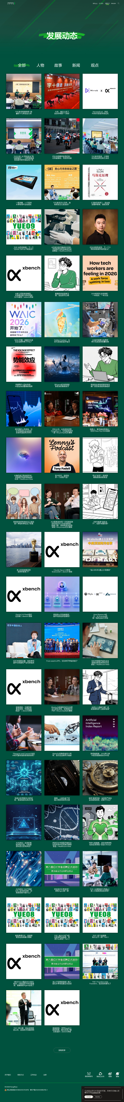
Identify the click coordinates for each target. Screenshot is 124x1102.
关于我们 (8, 1075)
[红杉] (11, 3)
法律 (44, 1075)
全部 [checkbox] (22, 65)
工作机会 (33, 1075)
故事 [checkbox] (58, 65)
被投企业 (95, 3)
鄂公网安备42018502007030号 (18, 1090)
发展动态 (107, 3)
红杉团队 (101, 3)
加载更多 (62, 1050)
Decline (97, 1097)
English (113, 3)
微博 (110, 1076)
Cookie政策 (95, 1093)
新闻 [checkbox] (76, 65)
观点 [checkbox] (95, 65)
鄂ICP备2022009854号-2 (38, 1090)
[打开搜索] (118, 3)
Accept (89, 1097)
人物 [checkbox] (40, 65)
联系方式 (21, 1075)
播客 (117, 1076)
